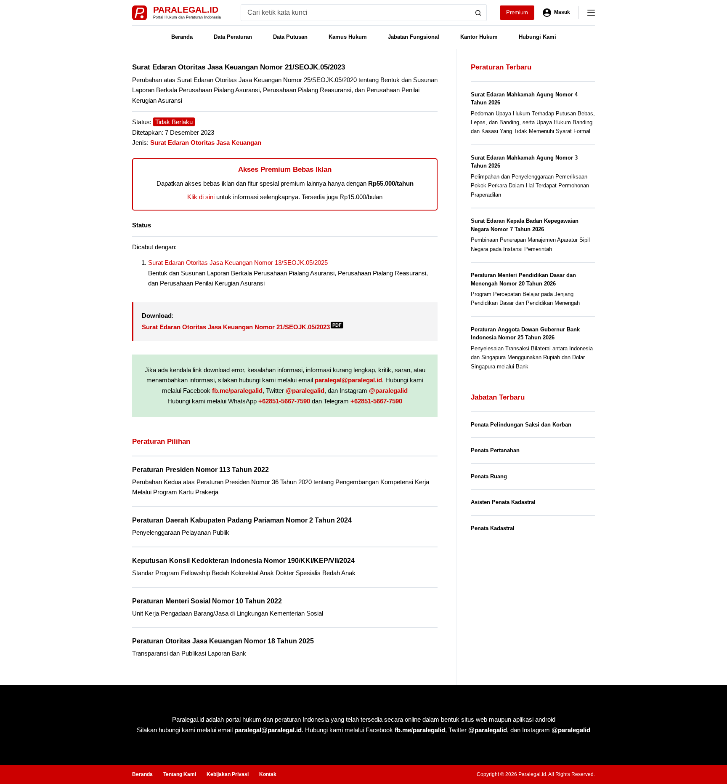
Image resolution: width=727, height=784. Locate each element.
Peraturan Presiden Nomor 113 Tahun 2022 (200, 469)
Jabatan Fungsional (413, 37)
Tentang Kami (179, 774)
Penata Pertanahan (495, 450)
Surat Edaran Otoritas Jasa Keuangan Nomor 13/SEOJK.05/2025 (238, 262)
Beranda (182, 37)
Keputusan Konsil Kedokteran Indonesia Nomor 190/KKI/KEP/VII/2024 (243, 560)
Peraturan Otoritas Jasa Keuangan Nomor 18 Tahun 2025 (223, 641)
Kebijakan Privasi (228, 774)
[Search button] (478, 13)
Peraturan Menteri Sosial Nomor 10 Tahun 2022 (207, 601)
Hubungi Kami (537, 37)
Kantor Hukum (479, 37)
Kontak (267, 774)
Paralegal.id (185, 9)
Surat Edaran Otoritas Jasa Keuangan (205, 142)
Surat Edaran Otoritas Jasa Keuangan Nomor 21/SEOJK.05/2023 (242, 327)
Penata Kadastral (493, 528)
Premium (517, 12)
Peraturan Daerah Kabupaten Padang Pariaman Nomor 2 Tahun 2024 (242, 520)
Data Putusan (290, 37)
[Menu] (591, 12)
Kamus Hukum (348, 37)
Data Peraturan (233, 37)
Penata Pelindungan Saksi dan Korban (521, 424)
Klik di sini (201, 196)
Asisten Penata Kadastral (503, 502)
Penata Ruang (489, 476)
